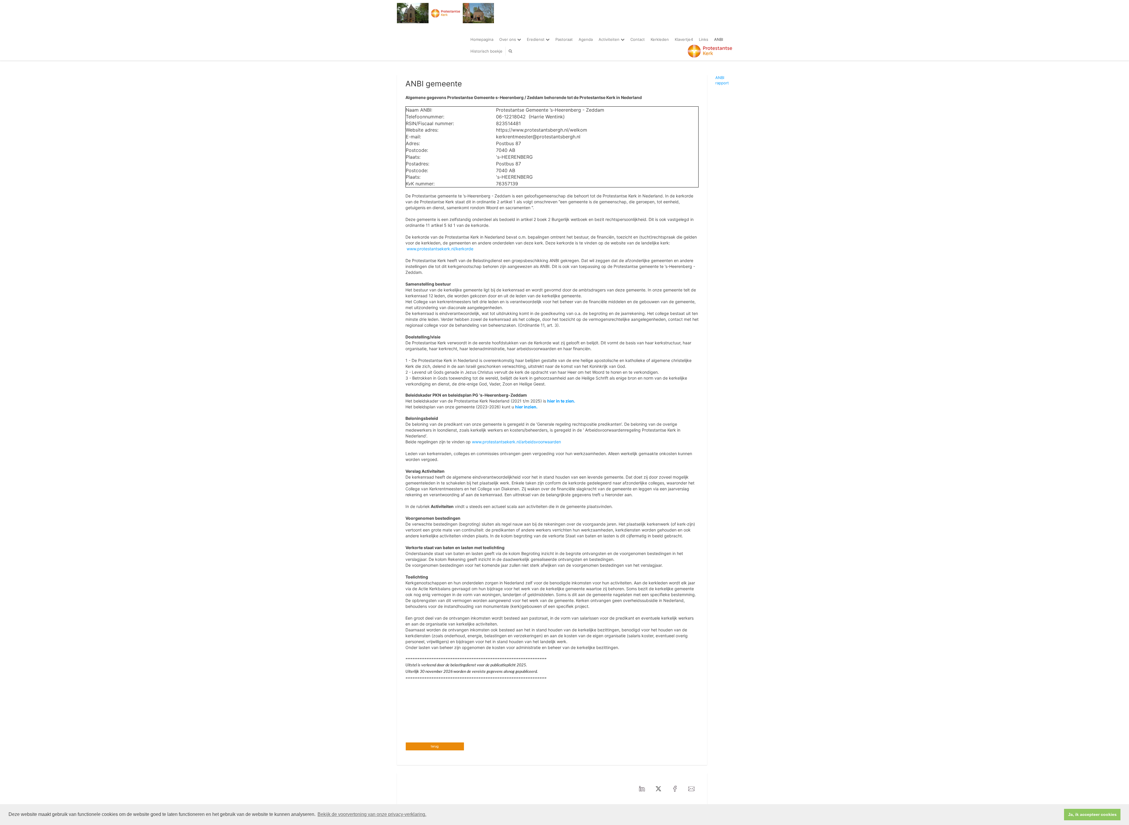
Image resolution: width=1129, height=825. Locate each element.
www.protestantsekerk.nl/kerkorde (439, 248)
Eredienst (536, 39)
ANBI (718, 39)
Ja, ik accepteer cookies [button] (1092, 814)
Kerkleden (660, 39)
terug (435, 746)
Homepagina (481, 39)
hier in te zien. (561, 400)
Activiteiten (610, 39)
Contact (637, 39)
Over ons (508, 39)
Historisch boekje (486, 51)
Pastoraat (564, 39)
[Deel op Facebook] (674, 789)
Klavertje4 (684, 39)
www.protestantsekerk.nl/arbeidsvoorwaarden (516, 441)
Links (703, 39)
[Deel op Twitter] (658, 789)
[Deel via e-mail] (691, 789)
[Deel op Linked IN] (641, 789)
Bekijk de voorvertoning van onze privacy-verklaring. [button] (372, 814)
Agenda (586, 39)
